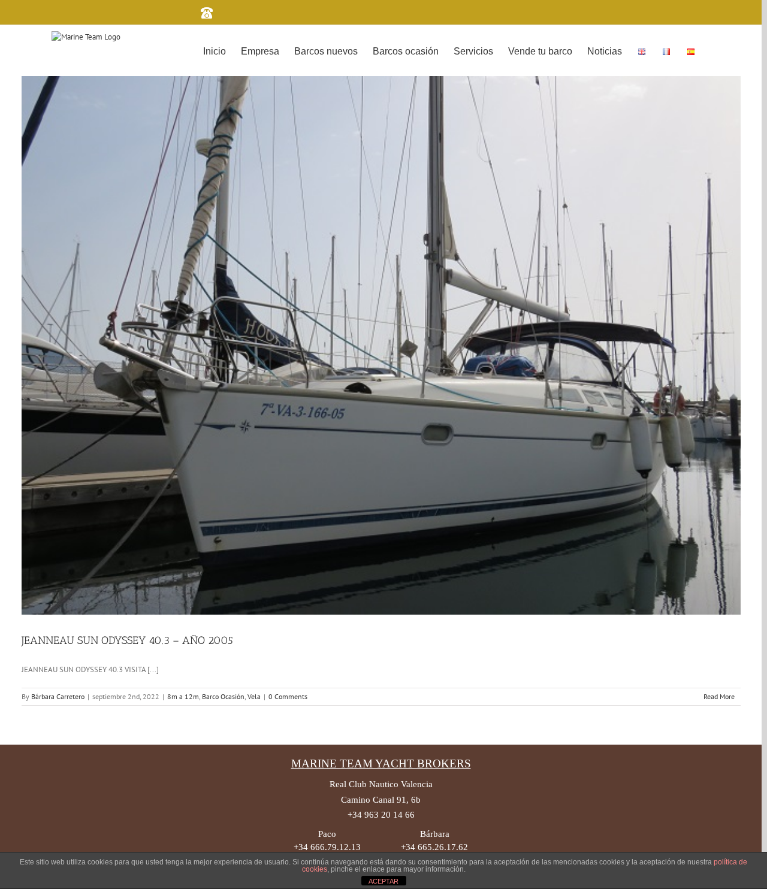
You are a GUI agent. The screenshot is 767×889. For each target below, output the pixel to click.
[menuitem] (214, 50)
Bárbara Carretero (57, 696)
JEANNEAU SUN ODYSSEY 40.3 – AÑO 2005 (127, 640)
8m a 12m (183, 696)
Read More (719, 696)
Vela (254, 696)
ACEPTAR (383, 881)
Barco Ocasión (223, 696)
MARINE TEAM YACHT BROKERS (381, 763)
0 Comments (287, 696)
